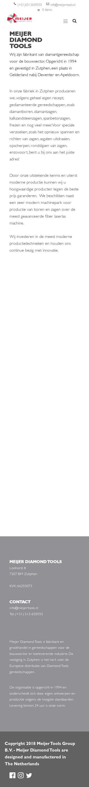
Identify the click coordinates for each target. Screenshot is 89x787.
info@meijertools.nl (62, 5)
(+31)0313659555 (30, 5)
